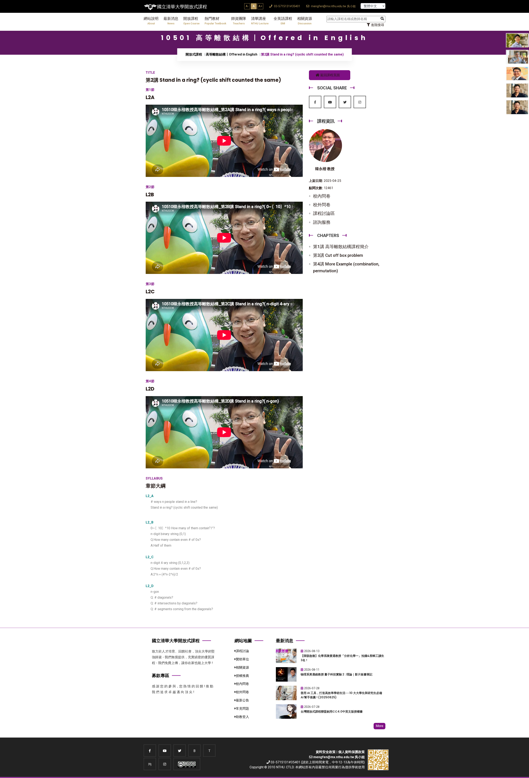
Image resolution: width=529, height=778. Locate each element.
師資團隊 (238, 21)
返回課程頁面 (329, 75)
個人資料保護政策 (351, 752)
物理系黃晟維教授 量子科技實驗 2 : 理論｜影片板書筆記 (336, 674)
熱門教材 (215, 21)
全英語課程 (283, 21)
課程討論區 (324, 213)
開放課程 (191, 21)
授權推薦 (242, 676)
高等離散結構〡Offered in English (231, 54)
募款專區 (160, 676)
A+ (260, 6)
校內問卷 (321, 196)
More (379, 726)
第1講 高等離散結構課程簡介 (341, 246)
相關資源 (304, 21)
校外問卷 (321, 204)
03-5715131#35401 (286, 6)
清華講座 (260, 21)
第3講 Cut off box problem (338, 255)
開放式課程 (194, 54)
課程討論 (242, 651)
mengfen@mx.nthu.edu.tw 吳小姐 (333, 6)
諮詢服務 (321, 222)
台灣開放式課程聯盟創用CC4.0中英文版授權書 (332, 711)
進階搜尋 (377, 25)
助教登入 (242, 717)
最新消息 (170, 21)
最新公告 (242, 700)
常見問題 (242, 709)
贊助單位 (242, 659)
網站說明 (151, 21)
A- (247, 6)
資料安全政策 (326, 752)
